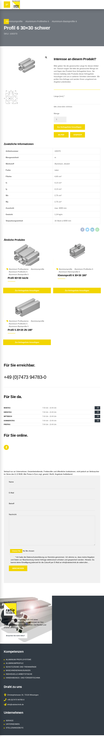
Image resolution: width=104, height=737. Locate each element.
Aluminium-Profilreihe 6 (37, 21)
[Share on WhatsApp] (97, 230)
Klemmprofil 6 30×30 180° (72, 275)
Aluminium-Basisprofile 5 (19, 326)
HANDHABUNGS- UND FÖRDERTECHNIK (23, 678)
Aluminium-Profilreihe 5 (18, 324)
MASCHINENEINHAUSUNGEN (18, 670)
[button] (46, 57)
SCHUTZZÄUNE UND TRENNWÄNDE (21, 667)
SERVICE (9, 721)
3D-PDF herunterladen (63, 136)
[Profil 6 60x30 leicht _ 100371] (27, 257)
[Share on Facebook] (82, 230)
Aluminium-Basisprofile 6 (64, 21)
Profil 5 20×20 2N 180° (20, 330)
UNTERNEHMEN (13, 724)
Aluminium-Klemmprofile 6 (69, 272)
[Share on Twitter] (87, 230)
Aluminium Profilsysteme (19, 269)
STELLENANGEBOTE (14, 728)
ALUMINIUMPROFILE (14, 663)
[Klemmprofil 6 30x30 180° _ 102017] (77, 257)
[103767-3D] (27, 309)
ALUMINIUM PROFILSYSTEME (18, 659)
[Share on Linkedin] (92, 230)
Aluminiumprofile (14, 21)
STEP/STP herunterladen (79, 136)
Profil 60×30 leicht (18, 278)
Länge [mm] (59, 96)
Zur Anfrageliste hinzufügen (69, 127)
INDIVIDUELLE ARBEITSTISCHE (19, 674)
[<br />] (97, 408)
